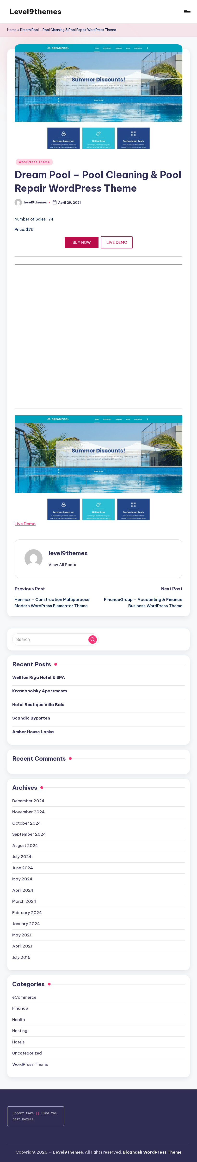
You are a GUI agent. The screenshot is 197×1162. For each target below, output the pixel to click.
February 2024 (27, 912)
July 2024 (21, 856)
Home (12, 30)
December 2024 (28, 800)
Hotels (18, 1042)
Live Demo (25, 523)
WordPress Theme (34, 162)
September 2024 (29, 834)
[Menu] (187, 11)
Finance (20, 1008)
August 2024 (25, 845)
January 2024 (26, 923)
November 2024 (28, 812)
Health (18, 1019)
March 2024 (24, 901)
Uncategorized (27, 1053)
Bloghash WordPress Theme (152, 1152)
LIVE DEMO (116, 242)
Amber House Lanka (33, 731)
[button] (62, 564)
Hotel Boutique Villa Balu (38, 704)
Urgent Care (23, 1113)
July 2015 (21, 957)
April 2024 (22, 890)
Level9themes (36, 11)
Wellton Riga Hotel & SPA (38, 677)
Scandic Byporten (31, 718)
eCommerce (24, 997)
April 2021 (22, 946)
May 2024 (22, 879)
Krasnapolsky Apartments (39, 691)
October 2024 (26, 823)
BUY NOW (82, 242)
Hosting (19, 1030)
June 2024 (22, 868)
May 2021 (21, 935)
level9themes (68, 553)
